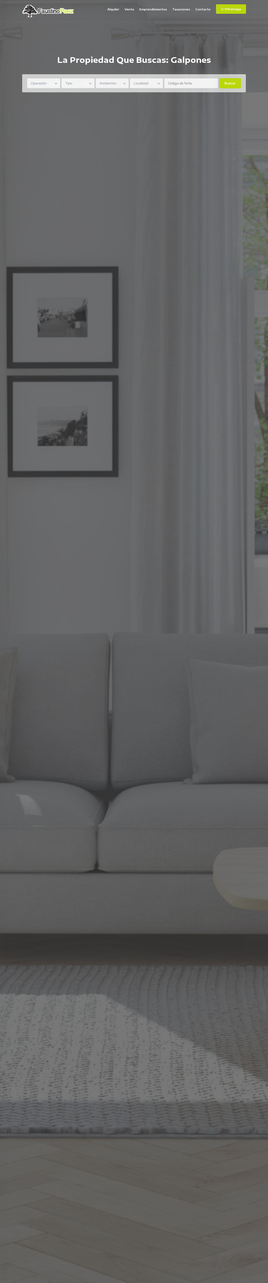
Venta (129, 9)
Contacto (203, 9)
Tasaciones (181, 9)
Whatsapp (232, 9)
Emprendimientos (153, 9)
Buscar (230, 83)
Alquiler (113, 9)
